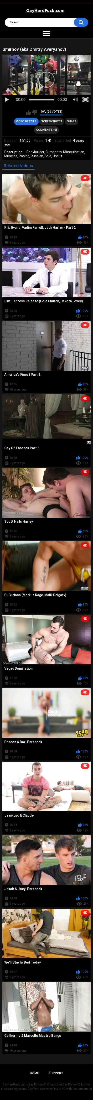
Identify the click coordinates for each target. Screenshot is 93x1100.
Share (71, 121)
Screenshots (51, 121)
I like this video (28, 112)
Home (34, 1073)
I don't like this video (34, 112)
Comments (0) (46, 129)
